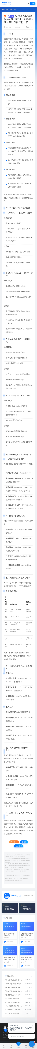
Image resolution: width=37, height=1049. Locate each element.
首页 (4, 9)
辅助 (11, 175)
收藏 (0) (14, 842)
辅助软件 (14, 55)
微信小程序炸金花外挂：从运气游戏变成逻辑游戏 (14, 1013)
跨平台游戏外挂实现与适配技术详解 (14, 1002)
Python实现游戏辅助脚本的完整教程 (14, 1006)
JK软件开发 (9, 27)
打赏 (24, 842)
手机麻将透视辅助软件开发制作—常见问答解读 (26, 958)
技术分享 (9, 9)
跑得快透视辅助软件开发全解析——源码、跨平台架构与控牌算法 (9, 934)
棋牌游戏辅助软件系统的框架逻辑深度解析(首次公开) (27, 909)
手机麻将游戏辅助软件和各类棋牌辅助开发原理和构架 (10, 909)
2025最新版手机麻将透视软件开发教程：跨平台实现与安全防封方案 (27, 934)
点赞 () (19, 846)
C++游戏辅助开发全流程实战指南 (14, 1009)
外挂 (11, 794)
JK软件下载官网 (10, 875)
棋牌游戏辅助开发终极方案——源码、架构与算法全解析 (14, 995)
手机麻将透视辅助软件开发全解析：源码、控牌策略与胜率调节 (9, 958)
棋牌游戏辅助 (9, 821)
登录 (33, 3)
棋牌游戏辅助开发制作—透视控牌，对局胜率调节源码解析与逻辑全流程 (14, 998)
